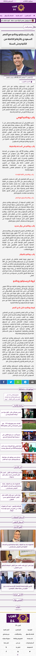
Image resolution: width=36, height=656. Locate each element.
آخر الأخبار (18, 467)
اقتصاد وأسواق (9, 15)
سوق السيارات (6, 638)
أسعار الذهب (18, 522)
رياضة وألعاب (28, 27)
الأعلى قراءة (18, 595)
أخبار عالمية (19, 15)
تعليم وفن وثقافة (18, 638)
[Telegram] (25, 382)
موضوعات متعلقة (26, 389)
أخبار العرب (28, 15)
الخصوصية (30, 647)
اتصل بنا (18, 647)
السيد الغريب (26, 81)
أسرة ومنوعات (30, 643)
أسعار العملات (18, 517)
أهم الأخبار (18, 527)
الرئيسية (30, 630)
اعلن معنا (6, 643)
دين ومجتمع (6, 634)
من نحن (18, 643)
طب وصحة (30, 638)
